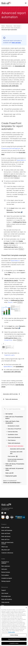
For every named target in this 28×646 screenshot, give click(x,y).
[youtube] (5, 513)
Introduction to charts (11, 280)
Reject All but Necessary (14, 639)
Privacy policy (11, 632)
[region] (14, 626)
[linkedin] (2, 513)
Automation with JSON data (9, 86)
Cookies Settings (14, 635)
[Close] (26, 607)
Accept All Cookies (14, 643)
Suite (16, 42)
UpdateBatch (20, 366)
